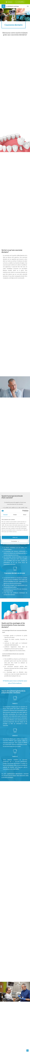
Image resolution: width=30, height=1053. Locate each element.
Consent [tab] (5, 514)
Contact (10, 1)
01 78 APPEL (20, 1)
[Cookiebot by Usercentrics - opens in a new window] (22, 511)
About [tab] (24, 514)
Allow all (15, 537)
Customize (14, 541)
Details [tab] (15, 514)
